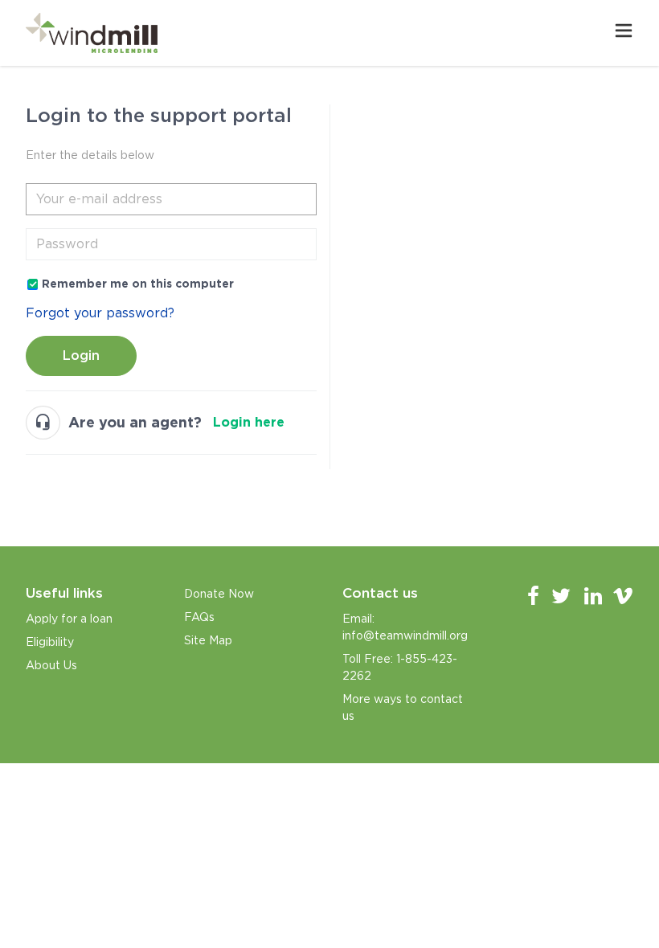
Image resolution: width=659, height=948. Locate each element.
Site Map (208, 640)
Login (81, 355)
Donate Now (219, 593)
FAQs (199, 617)
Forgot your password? (100, 313)
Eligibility (50, 641)
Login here (248, 422)
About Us (51, 665)
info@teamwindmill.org (405, 635)
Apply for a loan (69, 618)
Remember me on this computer (138, 283)
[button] (623, 33)
